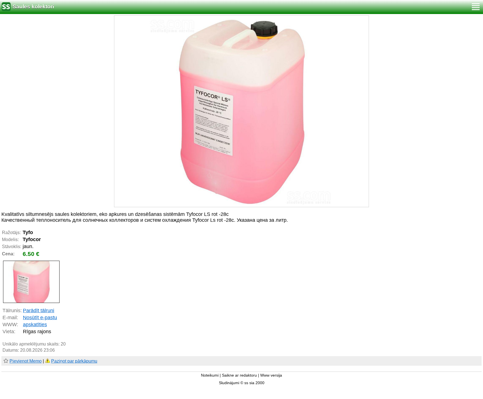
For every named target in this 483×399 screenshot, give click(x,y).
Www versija (271, 375)
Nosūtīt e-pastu (40, 317)
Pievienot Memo (26, 361)
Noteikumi (210, 375)
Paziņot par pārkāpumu (74, 361)
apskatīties (35, 324)
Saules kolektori (33, 7)
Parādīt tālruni (38, 310)
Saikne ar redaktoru (239, 375)
